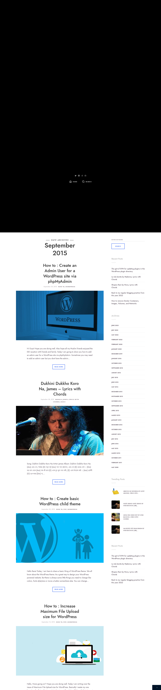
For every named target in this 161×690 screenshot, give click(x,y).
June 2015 (114, 382)
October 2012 (116, 429)
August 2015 (116, 373)
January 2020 (116, 349)
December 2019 (116, 354)
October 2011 (116, 458)
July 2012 (114, 439)
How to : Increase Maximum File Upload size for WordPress (60, 611)
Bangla (58, 399)
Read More (59, 367)
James (65, 399)
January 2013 (116, 420)
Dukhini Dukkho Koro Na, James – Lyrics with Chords (60, 389)
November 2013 (117, 396)
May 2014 (114, 387)
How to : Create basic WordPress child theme (59, 501)
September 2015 (117, 368)
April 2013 (115, 410)
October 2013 (116, 401)
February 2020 (116, 344)
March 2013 (115, 415)
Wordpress (70, 287)
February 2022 (116, 340)
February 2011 (116, 463)
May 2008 (114, 467)
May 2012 (114, 448)
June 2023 (115, 325)
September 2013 (117, 406)
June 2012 (114, 444)
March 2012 (115, 453)
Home (75, 182)
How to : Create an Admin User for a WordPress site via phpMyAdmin (60, 273)
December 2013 (116, 392)
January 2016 (116, 358)
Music (63, 402)
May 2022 (114, 335)
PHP (65, 509)
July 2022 (114, 330)
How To (61, 287)
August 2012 (116, 434)
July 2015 (114, 377)
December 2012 (116, 425)
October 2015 (116, 363)
